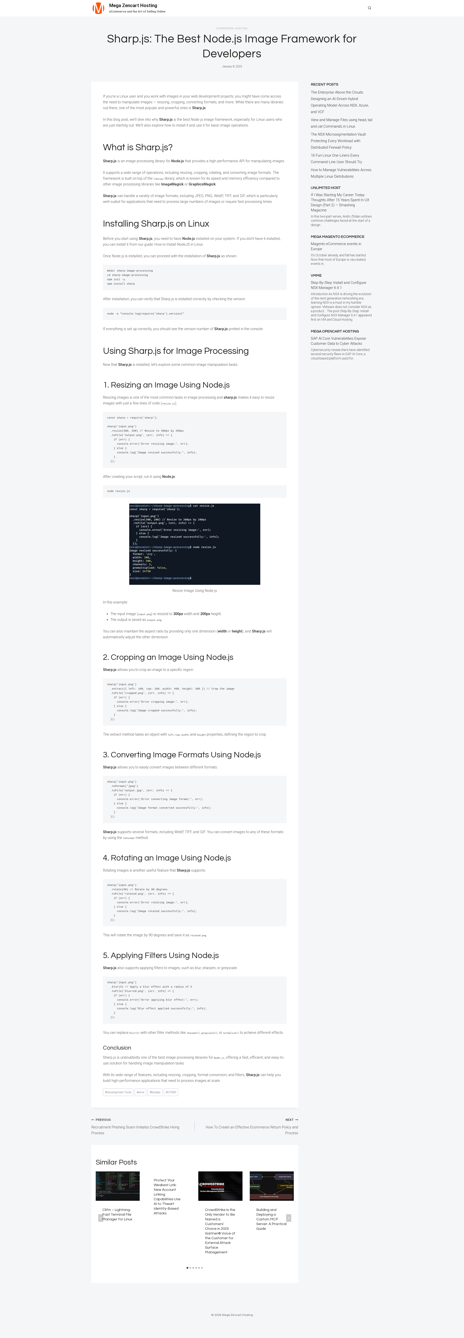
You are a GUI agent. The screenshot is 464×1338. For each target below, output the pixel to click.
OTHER (171, 1092)
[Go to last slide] (100, 1218)
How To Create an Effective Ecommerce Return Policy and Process (252, 1126)
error (140, 1092)
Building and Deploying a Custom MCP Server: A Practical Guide (271, 1219)
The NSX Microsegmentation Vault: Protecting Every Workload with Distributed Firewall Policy (338, 141)
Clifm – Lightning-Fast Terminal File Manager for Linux (117, 1214)
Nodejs (155, 1092)
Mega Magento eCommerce (337, 237)
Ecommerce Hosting (232, 28)
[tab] (187, 1268)
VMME (316, 275)
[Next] (288, 1218)
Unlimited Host (326, 188)
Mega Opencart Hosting (335, 331)
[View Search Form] (369, 8)
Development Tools (118, 1092)
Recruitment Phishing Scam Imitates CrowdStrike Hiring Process (135, 1126)
